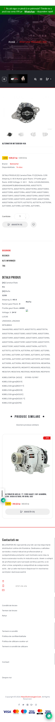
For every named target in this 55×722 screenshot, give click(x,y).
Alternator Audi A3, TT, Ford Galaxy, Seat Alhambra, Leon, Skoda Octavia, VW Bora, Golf (26, 495)
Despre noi (7, 677)
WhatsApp (29, 11)
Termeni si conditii (10, 631)
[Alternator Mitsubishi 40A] (10, 134)
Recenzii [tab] (5, 255)
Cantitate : (6, 216)
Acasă (11, 42)
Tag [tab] (3, 265)
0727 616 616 (21, 586)
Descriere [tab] (6, 250)
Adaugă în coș (16, 224)
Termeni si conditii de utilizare (15, 646)
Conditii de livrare (9, 605)
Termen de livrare (9, 611)
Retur (4, 616)
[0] (47, 79)
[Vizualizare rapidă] (6, 448)
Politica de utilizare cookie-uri (15, 641)
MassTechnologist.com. (31, 697)
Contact (5, 662)
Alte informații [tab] (8, 260)
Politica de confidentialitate (14, 636)
